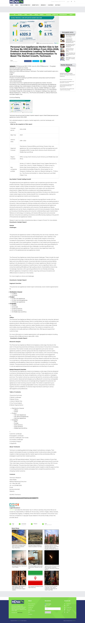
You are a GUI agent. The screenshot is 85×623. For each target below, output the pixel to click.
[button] (71, 1)
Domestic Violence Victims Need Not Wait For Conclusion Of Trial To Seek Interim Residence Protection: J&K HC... (52, 547)
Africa (36, 14)
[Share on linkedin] (44, 61)
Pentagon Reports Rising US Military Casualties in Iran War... (35, 546)
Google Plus (69, 607)
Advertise (30, 609)
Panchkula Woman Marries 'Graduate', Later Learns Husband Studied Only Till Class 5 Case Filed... (51, 588)
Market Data (35, 5)
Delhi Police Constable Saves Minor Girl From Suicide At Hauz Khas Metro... (18, 546)
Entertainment (61, 14)
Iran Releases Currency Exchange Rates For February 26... (70, 45)
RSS (67, 612)
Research (43, 5)
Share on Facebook (28, 61)
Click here (19, 612)
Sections (57, 5)
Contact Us (30, 607)
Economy (48, 14)
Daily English (48, 604)
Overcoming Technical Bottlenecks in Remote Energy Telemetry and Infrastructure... (67, 85)
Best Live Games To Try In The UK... (66, 79)
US (13, 14)
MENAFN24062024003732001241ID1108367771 (24, 498)
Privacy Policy (31, 605)
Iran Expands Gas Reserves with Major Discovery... (35, 587)
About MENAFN (31, 610)
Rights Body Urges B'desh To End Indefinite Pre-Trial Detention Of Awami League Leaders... (18, 588)
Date (11, 60)
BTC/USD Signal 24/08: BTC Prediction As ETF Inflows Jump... (70, 35)
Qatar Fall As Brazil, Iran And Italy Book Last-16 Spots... (70, 54)
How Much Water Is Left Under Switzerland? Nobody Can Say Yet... (35, 567)
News (16, 5)
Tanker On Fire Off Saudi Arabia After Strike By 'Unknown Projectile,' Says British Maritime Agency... (52, 567)
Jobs (29, 612)
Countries (50, 5)
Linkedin (68, 610)
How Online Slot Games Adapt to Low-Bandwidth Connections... (67, 82)
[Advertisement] (43, 9)
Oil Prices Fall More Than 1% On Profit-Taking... (70, 50)
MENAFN (12, 66)
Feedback (30, 614)
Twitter (67, 605)
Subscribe (48, 612)
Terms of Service (31, 603)
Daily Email (68, 609)
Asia (30, 14)
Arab (25, 14)
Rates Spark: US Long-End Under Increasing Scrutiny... (70, 58)
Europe (20, 14)
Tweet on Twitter (36, 61)
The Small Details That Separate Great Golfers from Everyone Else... (67, 89)
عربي (68, 1)
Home (11, 5)
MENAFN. (18, 620)
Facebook (68, 603)
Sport (70, 14)
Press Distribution (25, 5)
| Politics (41, 14)
